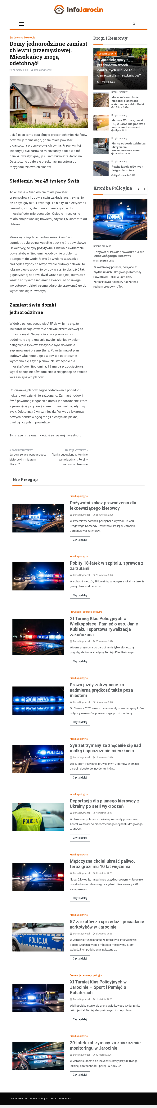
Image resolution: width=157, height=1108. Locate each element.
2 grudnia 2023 (122, 153)
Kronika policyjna (102, 246)
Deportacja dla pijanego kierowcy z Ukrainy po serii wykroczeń (104, 803)
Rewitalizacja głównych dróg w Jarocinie (127, 168)
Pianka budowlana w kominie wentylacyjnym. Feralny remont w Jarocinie (70, 459)
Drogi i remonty (107, 54)
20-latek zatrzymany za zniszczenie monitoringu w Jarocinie (105, 1045)
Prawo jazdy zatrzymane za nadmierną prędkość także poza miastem (101, 690)
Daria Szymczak (43, 70)
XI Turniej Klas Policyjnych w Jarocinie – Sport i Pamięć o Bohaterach (98, 987)
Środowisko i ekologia (22, 37)
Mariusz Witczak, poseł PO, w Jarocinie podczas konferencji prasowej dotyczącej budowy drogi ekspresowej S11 (128, 128)
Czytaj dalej (80, 539)
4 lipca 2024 (120, 130)
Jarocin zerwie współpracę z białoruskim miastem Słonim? (28, 459)
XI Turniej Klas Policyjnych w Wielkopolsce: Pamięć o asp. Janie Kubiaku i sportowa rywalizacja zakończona (104, 626)
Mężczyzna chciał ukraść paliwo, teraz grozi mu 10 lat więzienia (102, 864)
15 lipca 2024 (121, 107)
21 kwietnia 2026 (105, 261)
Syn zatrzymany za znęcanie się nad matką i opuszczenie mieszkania (105, 748)
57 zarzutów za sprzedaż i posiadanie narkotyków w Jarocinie (107, 924)
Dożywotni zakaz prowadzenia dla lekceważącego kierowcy (118, 254)
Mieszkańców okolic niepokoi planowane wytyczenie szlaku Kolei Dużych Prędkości (127, 102)
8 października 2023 (125, 175)
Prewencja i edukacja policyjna (86, 612)
